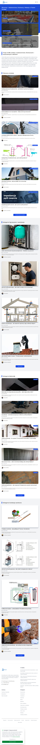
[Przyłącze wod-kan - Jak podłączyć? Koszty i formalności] (20, 516)
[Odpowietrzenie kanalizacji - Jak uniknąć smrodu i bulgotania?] (20, 631)
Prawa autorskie (10, 720)
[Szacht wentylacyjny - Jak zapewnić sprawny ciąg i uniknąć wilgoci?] (20, 310)
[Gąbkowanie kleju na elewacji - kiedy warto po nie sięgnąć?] (20, 29)
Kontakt (22, 720)
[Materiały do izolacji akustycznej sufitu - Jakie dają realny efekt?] (20, 384)
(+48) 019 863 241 (6, 682)
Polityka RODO (27, 720)
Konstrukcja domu (23, 707)
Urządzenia (22, 695)
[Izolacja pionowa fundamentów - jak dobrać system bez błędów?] (20, 81)
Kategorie (22, 689)
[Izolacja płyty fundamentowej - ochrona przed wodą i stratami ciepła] (20, 17)
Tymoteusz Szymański (7, 362)
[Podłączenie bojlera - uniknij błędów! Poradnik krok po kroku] (20, 593)
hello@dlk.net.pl (5, 684)
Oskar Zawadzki (6, 329)
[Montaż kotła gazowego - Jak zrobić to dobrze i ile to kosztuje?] (20, 273)
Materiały (22, 701)
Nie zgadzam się (12, 739)
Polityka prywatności (17, 720)
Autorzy (3, 689)
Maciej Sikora (6, 293)
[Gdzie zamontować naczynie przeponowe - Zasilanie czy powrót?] (20, 237)
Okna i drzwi (22, 710)
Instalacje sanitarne (23, 714)
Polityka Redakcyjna (34, 720)
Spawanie (22, 697)
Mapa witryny (20, 722)
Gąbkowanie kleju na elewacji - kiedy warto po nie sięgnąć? (12, 32)
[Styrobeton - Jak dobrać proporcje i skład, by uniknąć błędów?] (20, 407)
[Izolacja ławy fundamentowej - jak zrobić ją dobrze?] (20, 150)
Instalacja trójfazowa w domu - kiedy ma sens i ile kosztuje (16, 44)
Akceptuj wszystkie (12, 741)
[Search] (37, 2)
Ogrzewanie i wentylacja (24, 705)
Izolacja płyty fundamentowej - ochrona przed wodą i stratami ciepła (14, 19)
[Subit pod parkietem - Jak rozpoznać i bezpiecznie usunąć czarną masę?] (20, 477)
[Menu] (35, 2)
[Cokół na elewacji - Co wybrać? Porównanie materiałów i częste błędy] (20, 431)
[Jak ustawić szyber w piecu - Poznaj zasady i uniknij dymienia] (20, 344)
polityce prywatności (16, 736)
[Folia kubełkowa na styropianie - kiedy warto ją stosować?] (20, 104)
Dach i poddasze (23, 703)
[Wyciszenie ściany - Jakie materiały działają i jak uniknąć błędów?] (20, 454)
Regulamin (4, 720)
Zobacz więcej (20, 366)
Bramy (21, 699)
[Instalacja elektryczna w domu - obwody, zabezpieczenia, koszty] (20, 127)
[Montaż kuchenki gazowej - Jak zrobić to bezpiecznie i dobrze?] (20, 553)
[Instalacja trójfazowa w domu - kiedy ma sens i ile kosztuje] (20, 42)
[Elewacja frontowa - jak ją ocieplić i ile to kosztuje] (20, 173)
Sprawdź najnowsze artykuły (20, 214)
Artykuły (22, 667)
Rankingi (21, 712)
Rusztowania (22, 692)
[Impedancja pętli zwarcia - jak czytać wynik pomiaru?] (20, 197)
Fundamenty (22, 693)
